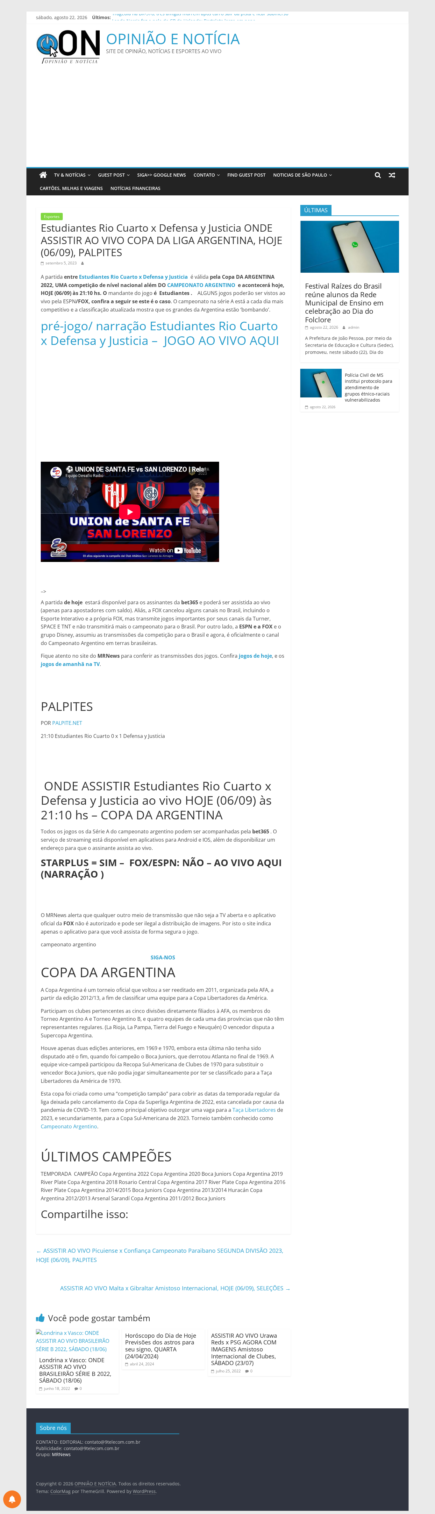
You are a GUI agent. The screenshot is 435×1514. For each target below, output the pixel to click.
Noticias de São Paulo (300, 175)
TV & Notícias (70, 175)
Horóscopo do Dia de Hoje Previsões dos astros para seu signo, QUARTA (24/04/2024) (160, 1346)
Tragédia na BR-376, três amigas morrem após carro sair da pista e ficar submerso (200, 17)
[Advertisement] (217, 119)
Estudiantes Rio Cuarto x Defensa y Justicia (133, 276)
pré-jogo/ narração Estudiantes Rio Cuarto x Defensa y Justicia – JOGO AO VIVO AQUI (160, 332)
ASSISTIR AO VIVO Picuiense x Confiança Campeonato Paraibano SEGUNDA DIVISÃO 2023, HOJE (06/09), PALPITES (159, 1255)
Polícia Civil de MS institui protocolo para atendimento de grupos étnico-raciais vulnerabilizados (368, 387)
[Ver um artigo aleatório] (392, 175)
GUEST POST (111, 175)
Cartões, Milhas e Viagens (71, 188)
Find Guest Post (246, 175)
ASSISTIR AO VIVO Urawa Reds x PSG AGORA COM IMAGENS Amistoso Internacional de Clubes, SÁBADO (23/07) (244, 1349)
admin (353, 327)
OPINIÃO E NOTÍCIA (173, 38)
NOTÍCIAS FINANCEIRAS (135, 188)
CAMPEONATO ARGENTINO (201, 285)
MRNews (61, 1454)
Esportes (52, 216)
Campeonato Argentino (69, 1126)
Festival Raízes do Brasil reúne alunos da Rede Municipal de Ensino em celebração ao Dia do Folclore (344, 302)
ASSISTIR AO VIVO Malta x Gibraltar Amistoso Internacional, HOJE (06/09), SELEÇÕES (175, 1288)
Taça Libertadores (254, 1109)
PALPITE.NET (67, 722)
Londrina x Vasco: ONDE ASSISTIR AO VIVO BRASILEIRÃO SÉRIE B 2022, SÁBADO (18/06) (75, 1370)
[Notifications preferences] (12, 1499)
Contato (204, 175)
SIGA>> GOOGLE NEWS (161, 175)
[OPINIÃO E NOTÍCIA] (43, 175)
